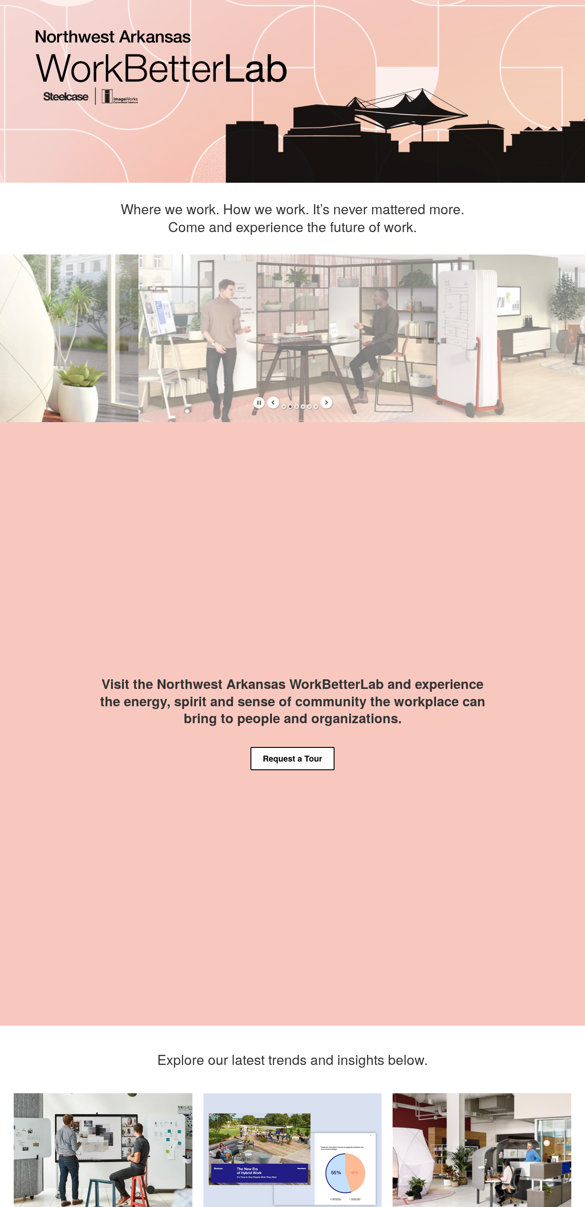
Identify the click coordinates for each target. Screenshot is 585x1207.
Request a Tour (292, 758)
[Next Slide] (326, 402)
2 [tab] (290, 406)
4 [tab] (303, 406)
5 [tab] (309, 406)
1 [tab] (284, 406)
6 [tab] (316, 406)
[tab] (259, 402)
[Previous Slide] (273, 402)
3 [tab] (296, 406)
